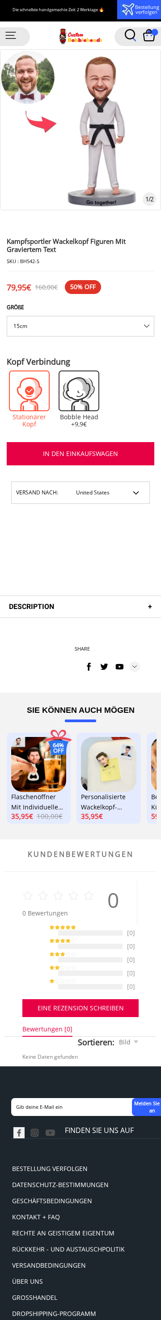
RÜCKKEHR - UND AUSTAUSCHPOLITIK (68, 1258)
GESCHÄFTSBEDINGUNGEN (52, 1209)
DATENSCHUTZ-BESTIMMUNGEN (60, 1193)
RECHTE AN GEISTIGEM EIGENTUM (63, 1242)
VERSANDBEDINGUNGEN (49, 1274)
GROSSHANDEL (34, 1306)
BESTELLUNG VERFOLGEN (50, 1177)
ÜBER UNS (27, 1290)
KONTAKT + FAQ (36, 1226)
